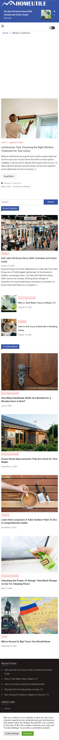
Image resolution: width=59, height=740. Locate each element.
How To (4, 142)
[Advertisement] (29, 67)
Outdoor (5, 253)
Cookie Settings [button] (11, 733)
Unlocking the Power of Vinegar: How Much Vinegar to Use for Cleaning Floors (29, 582)
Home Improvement (27, 298)
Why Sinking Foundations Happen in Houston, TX (26, 695)
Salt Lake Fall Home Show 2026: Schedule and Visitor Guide (29, 260)
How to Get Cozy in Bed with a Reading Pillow (37, 328)
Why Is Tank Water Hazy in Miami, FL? (37, 303)
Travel (4, 637)
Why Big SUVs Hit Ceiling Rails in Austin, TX (23, 689)
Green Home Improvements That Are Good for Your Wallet (29, 460)
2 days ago (5, 18)
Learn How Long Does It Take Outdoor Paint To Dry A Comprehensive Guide (29, 521)
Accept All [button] (27, 733)
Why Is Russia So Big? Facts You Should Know (25, 641)
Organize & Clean (16, 142)
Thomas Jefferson (23, 186)
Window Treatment (12, 183)
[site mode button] (52, 27)
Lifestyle (22, 322)
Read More (9, 176)
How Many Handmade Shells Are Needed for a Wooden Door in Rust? (26, 399)
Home (7, 708)
